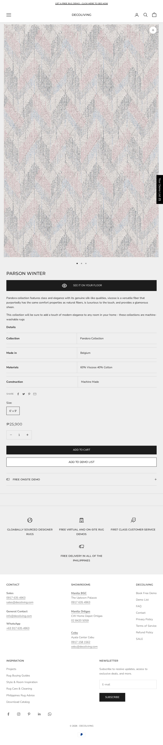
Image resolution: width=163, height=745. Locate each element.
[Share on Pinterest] (29, 394)
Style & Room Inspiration (22, 682)
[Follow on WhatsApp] (50, 714)
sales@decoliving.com (19, 602)
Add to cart (81, 450)
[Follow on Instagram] (19, 714)
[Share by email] (34, 394)
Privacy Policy (144, 619)
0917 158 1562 (80, 642)
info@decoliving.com (19, 616)
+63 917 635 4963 (17, 628)
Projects (11, 669)
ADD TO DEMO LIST (81, 462)
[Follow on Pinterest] (29, 714)
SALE (139, 639)
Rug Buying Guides (18, 675)
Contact (141, 613)
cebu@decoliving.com (84, 647)
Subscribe (112, 697)
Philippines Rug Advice (20, 695)
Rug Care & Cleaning (19, 689)
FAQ (139, 606)
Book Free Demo (146, 593)
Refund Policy (144, 632)
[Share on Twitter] (23, 394)
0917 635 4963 (15, 598)
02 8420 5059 (80, 620)
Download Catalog (18, 702)
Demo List (142, 600)
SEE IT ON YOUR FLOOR (87, 285)
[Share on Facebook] (18, 394)
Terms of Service (146, 626)
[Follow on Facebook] (8, 714)
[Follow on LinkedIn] (39, 714)
